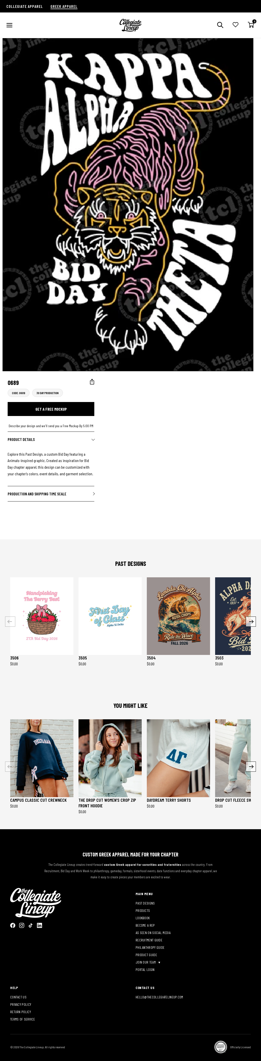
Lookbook (143, 918)
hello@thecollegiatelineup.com (159, 997)
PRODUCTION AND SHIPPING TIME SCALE (37, 493)
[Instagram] (21, 925)
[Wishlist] (235, 25)
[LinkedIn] (39, 925)
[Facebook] (12, 925)
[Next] (251, 621)
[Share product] (92, 382)
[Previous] (10, 621)
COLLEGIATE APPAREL (24, 6)
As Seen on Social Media (153, 932)
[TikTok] (30, 925)
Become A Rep (145, 925)
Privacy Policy (20, 1004)
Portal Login (145, 969)
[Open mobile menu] (9, 25)
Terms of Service (22, 1019)
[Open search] (220, 25)
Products (143, 910)
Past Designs (145, 903)
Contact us (18, 997)
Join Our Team (146, 962)
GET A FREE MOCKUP (51, 409)
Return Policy (20, 1012)
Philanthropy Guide (150, 947)
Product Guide (146, 955)
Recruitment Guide (149, 940)
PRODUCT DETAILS (21, 439)
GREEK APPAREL (63, 6)
